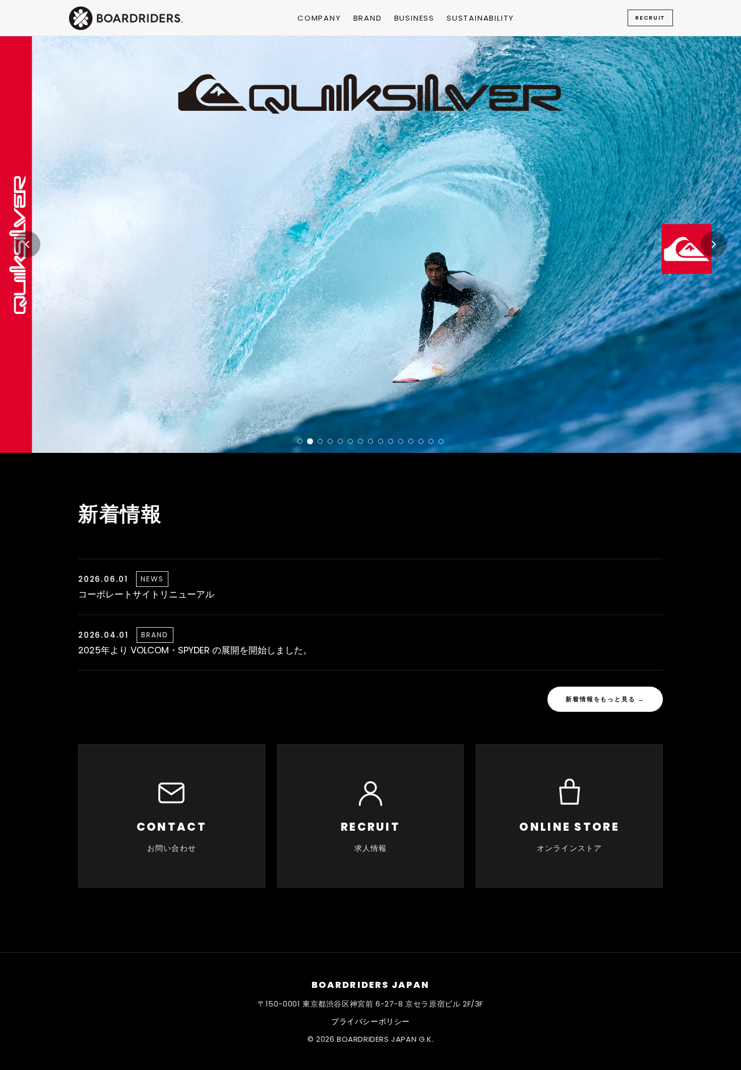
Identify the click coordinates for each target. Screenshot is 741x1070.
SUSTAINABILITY (480, 18)
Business (414, 18)
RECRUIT (650, 18)
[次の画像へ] (714, 244)
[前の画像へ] (27, 244)
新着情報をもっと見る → (605, 699)
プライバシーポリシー (370, 1021)
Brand (367, 18)
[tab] (299, 441)
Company (319, 18)
